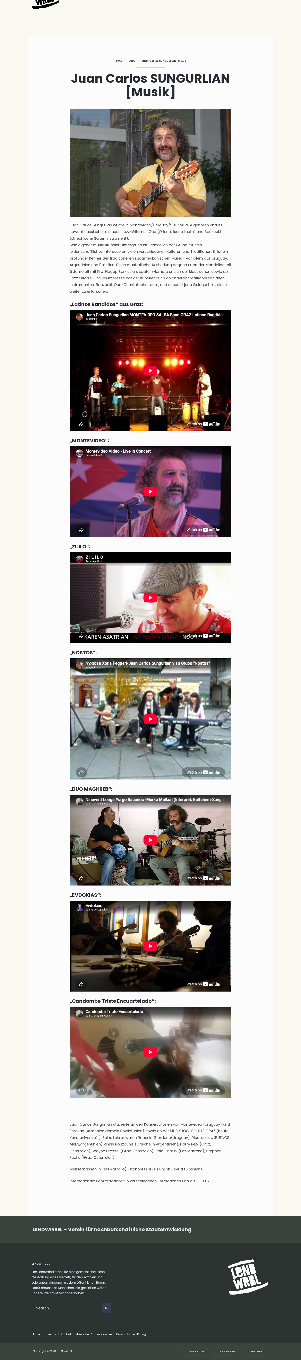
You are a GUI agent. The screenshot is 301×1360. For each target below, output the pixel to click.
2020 (132, 61)
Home (118, 61)
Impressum (104, 1334)
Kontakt (66, 1334)
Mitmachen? (84, 1334)
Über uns (51, 1334)
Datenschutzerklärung (131, 1334)
